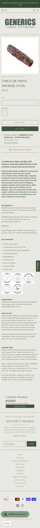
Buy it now (20, 129)
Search (20, 454)
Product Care (20, 467)
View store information (11, 142)
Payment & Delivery (20, 477)
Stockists (20, 473)
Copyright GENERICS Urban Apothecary (20, 519)
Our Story (20, 458)
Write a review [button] (20, 406)
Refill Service (20, 464)
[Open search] (6, 10)
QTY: (3, 97)
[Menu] (3, 10)
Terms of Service (20, 483)
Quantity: (5, 108)
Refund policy (20, 480)
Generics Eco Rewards (20, 461)
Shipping (20, 470)
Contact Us (20, 486)
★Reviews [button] (38, 266)
